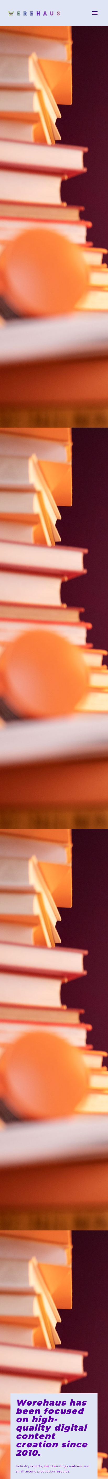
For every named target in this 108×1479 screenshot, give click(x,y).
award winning (55, 1466)
